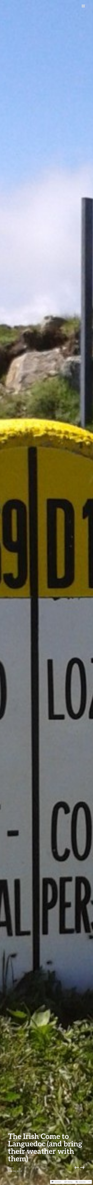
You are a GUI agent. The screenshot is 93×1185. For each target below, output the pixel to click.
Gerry (11, 1167)
